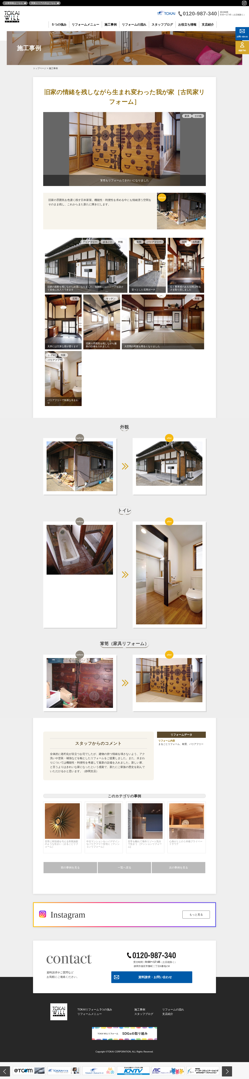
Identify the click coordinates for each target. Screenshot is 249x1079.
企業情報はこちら (14, 3)
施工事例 (111, 24)
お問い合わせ (242, 37)
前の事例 (70, 867)
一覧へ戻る (124, 867)
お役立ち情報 (187, 24)
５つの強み (59, 24)
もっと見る (196, 914)
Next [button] (227, 1071)
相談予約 (242, 50)
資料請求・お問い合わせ (155, 977)
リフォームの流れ (134, 24)
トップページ (39, 68)
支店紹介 (208, 24)
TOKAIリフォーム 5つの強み (94, 1009)
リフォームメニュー (85, 24)
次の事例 (178, 867)
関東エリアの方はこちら (43, 3)
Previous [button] (5, 1071)
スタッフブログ (162, 24)
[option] (29, 1070)
